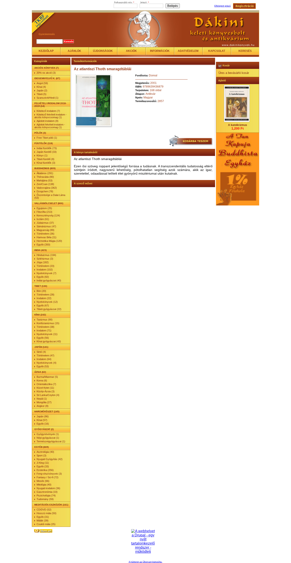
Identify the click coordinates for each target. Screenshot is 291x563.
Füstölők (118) (43, 143)
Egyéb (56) (43, 337)
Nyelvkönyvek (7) (46, 273)
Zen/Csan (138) (45, 184)
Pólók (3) (40, 133)
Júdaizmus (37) (45, 222)
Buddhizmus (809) (44, 168)
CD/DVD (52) (44, 509)
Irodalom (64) (44, 359)
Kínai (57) (42, 420)
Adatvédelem (188, 51)
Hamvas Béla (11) (46, 237)
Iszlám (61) (43, 219)
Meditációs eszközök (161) (51, 504)
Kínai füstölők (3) (46, 162)
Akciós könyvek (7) (46, 68)
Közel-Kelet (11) (45, 387)
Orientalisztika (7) (46, 384)
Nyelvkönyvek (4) (46, 362)
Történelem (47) (45, 355)
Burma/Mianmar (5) (47, 376)
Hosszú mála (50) (46, 513)
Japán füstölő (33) (47, 151)
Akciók (131, 51)
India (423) (40, 250)
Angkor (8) (42, 406)
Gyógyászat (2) (44, 429)
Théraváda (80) (45, 176)
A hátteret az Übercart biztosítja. (145, 561)
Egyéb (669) (41, 447)
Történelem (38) (45, 326)
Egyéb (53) (43, 366)
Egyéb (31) (43, 516)
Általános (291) (45, 173)
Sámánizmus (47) (46, 226)
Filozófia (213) (44, 211)
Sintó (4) (41, 351)
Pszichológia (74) (46, 495)
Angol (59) (42, 83)
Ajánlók (74, 51)
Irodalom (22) (44, 298)
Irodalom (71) (44, 330)
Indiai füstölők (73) (47, 148)
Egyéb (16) (43, 423)
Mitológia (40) (44, 484)
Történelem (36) (45, 233)
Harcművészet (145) (46, 411)
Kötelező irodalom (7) (48, 111)
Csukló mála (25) (46, 524)
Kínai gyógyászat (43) (49, 341)
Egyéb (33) (43, 466)
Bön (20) (41, 291)
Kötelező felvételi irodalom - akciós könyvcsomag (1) (50, 116)
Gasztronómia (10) (47, 491)
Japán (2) (42, 90)
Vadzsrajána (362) (47, 187)
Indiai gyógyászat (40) (49, 280)
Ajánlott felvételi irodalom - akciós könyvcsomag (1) (49, 126)
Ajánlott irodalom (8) (47, 121)
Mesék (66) (43, 481)
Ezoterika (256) (45, 470)
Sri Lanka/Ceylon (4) (48, 395)
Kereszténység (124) (48, 215)
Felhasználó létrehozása (244, 6)
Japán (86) (43, 416)
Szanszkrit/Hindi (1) (47, 97)
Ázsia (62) (40, 372)
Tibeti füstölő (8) (45, 159)
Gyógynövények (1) (48, 434)
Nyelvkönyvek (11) (47, 334)
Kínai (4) (41, 86)
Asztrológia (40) (45, 451)
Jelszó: (144, 2)
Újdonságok (103, 51)
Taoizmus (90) (45, 319)
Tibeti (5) (41, 94)
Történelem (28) (45, 294)
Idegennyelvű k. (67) (47, 78)
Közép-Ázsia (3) (46, 391)
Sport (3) (41, 455)
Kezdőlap (46, 51)
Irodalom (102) (45, 269)
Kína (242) (40, 314)
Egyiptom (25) (44, 208)
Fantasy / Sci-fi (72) (47, 477)
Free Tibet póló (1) (47, 137)
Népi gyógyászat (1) (48, 437)
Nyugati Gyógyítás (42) (50, 459)
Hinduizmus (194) (46, 255)
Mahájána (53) (45, 180)
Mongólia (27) (44, 402)
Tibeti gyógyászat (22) (49, 309)
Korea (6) (42, 380)
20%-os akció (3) (46, 72)
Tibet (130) (40, 286)
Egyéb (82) (43, 276)
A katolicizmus (237, 125)
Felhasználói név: (124, 2)
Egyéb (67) (43, 305)
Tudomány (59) (45, 499)
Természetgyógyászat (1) (51, 441)
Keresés (245, 51)
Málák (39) (42, 520)
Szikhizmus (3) (45, 258)
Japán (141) (41, 347)
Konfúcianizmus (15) (48, 323)
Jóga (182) (43, 262)
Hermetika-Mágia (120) (49, 241)
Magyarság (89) (45, 230)
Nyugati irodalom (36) (48, 488)
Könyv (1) (42, 155)
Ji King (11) (43, 462)
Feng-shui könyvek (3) (49, 473)
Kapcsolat (216, 51)
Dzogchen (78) (45, 191)
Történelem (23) (45, 266)
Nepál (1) (42, 398)
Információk (160, 51)
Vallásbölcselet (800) (48, 203)
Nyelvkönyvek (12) (47, 301)
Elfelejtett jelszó (222, 6)
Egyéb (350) (43, 244)
